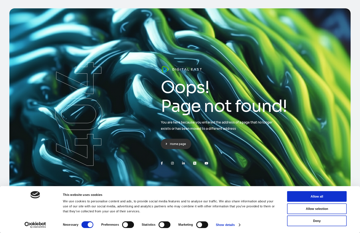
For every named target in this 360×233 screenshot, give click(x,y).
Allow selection (317, 208)
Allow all (317, 196)
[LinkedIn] (183, 163)
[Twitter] (194, 163)
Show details (225, 225)
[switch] (128, 224)
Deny (317, 221)
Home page (178, 144)
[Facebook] (162, 163)
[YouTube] (206, 163)
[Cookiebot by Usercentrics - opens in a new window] (35, 225)
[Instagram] (172, 163)
